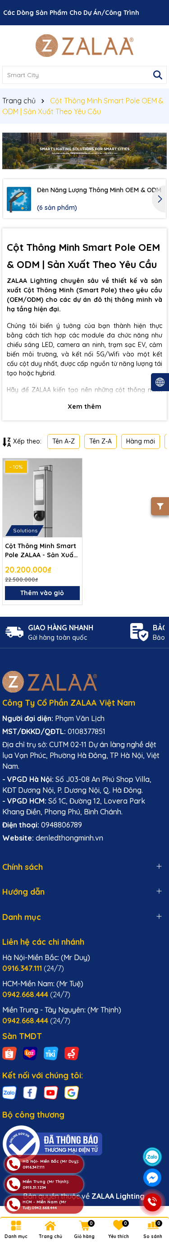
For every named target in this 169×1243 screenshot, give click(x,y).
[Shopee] (9, 1053)
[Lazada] (30, 1053)
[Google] (71, 1092)
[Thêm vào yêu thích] (72, 468)
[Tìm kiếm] (157, 75)
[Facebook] (30, 1092)
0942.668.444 (36, 994)
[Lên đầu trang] (152, 1135)
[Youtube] (51, 1092)
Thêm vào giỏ (42, 593)
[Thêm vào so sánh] (72, 484)
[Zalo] (9, 1092)
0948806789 (61, 824)
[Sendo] (71, 1053)
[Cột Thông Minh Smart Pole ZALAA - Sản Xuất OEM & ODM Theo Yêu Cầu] (42, 498)
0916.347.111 (33, 968)
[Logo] (84, 45)
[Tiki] (51, 1053)
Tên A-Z (63, 441)
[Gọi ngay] (152, 1202)
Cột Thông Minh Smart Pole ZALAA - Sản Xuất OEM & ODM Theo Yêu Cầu (40, 550)
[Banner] (84, 151)
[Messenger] (152, 1178)
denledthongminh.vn (69, 837)
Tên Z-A (100, 441)
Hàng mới (140, 441)
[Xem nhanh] (72, 499)
